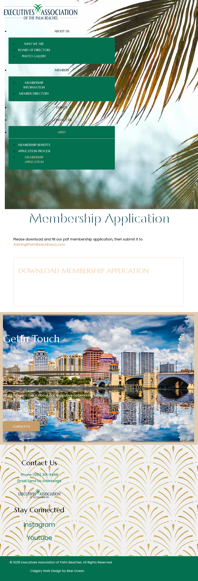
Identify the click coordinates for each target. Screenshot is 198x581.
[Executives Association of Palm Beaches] (40, 18)
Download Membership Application (83, 270)
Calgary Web (40, 571)
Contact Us (21, 426)
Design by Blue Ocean (67, 571)
